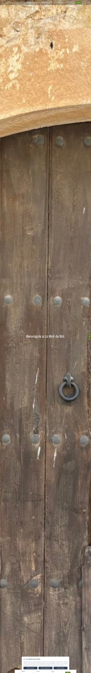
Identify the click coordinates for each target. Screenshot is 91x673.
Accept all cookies (60, 668)
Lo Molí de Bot (30, 2)
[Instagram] (89, 336)
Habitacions (38, 2)
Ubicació (56, 2)
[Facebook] (89, 339)
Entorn (51, 2)
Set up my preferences (45, 668)
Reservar (78, 2)
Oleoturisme (45, 2)
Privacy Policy (60, 665)
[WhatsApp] (89, 334)
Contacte (62, 2)
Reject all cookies (30, 668)
